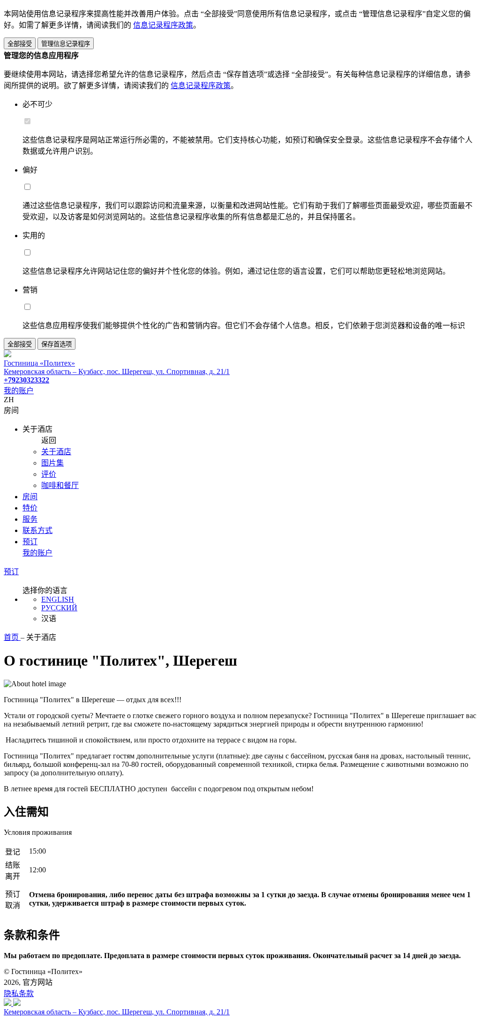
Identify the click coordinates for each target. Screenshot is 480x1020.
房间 (30, 497)
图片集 (52, 463)
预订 (30, 542)
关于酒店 (56, 452)
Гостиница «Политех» (39, 363)
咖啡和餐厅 (60, 485)
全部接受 (20, 43)
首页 (12, 637)
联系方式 (37, 530)
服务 (30, 519)
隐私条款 (19, 994)
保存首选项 (56, 344)
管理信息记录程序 (65, 43)
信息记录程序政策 (163, 25)
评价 (48, 474)
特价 (30, 508)
